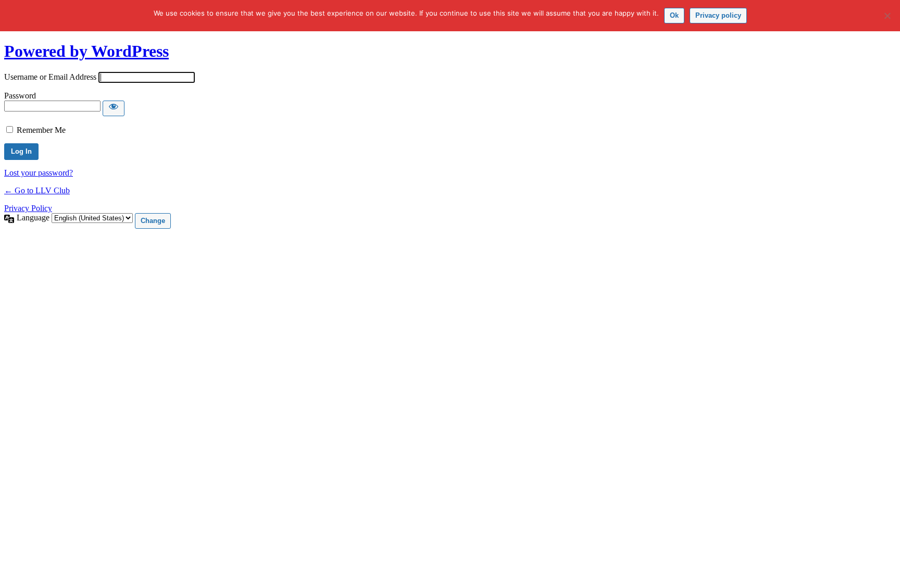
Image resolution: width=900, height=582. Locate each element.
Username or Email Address (50, 76)
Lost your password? (38, 172)
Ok (674, 15)
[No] (887, 15)
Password (20, 95)
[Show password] (113, 108)
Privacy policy (718, 15)
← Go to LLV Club (37, 190)
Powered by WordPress (86, 51)
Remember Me (41, 130)
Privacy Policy (28, 208)
